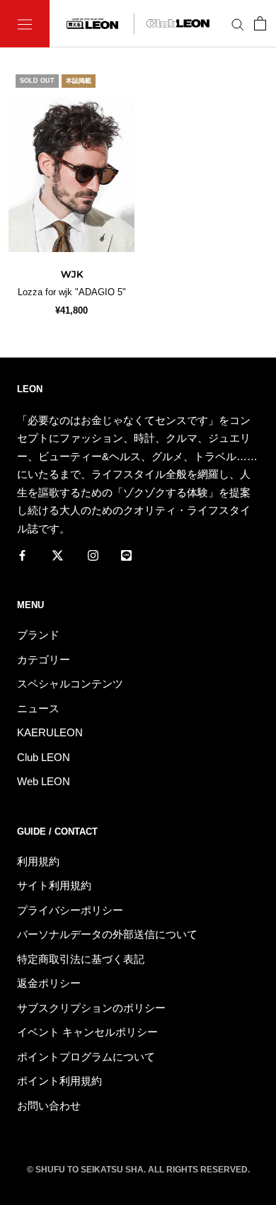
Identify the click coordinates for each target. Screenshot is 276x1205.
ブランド (38, 635)
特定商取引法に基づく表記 (80, 959)
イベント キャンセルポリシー (87, 1032)
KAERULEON (50, 732)
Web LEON (43, 781)
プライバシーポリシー (70, 910)
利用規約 (38, 861)
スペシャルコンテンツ (70, 684)
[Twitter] (57, 554)
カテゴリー (43, 659)
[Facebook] (22, 554)
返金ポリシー (49, 983)
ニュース (38, 708)
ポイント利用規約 (59, 1081)
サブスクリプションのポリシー (91, 1008)
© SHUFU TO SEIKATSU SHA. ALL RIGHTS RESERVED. (138, 1170)
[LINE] (126, 554)
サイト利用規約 (54, 885)
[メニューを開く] (25, 23)
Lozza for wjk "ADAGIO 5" (72, 292)
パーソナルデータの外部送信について (107, 934)
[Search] (237, 24)
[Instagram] (93, 554)
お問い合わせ (49, 1106)
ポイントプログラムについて (86, 1057)
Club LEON (43, 757)
